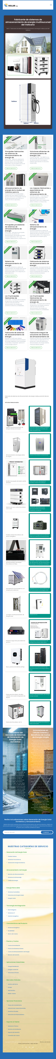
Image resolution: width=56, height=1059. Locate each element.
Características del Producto (16, 923)
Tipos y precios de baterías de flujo (15, 667)
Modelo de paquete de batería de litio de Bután (16, 481)
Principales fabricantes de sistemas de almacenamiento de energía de (14, 154)
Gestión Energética (13, 916)
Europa (10, 987)
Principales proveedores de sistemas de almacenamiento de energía (14, 228)
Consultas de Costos (14, 1035)
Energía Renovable (13, 888)
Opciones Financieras (14, 1001)
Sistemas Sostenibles (14, 892)
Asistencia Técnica (13, 1026)
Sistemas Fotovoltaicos (14, 859)
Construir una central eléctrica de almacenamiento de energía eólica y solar (40, 668)
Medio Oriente (12, 993)
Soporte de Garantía (13, 1032)
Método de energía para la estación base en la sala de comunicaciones (39, 535)
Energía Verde (12, 898)
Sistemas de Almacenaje (14, 877)
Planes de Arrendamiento (15, 1005)
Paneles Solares (12, 856)
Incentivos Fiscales (13, 1011)
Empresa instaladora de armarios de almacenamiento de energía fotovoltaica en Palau (16, 562)
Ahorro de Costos (13, 934)
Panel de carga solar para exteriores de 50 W (15, 641)
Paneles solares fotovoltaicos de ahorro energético (14, 535)
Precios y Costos (12, 941)
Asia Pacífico (11, 990)
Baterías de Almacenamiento (16, 874)
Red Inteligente (12, 910)
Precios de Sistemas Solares (15, 948)
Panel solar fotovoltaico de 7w (14, 722)
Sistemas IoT (11, 913)
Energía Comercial (13, 969)
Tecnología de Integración (15, 906)
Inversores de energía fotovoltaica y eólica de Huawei (39, 722)
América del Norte (13, 984)
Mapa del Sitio (34, 1043)
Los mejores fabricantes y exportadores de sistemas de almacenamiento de (40, 191)
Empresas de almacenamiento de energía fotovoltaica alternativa (39, 641)
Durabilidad (11, 930)
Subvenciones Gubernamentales (17, 1008)
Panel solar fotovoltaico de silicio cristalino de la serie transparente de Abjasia (15, 696)
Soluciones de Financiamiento (16, 1014)
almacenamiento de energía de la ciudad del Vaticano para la (15, 190)
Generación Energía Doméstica (16, 862)
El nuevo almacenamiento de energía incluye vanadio (40, 695)
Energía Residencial (13, 966)
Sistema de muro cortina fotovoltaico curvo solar (16, 507)
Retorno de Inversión (13, 955)
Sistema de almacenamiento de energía (38, 227)
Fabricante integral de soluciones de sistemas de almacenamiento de (39, 334)
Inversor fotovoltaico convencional (39, 455)
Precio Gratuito (11, 168)
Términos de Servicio (45, 1042)
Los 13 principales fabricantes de (12, 297)
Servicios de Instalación (14, 1029)
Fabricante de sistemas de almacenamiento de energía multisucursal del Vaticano (30, 29)
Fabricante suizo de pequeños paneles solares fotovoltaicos (38, 481)
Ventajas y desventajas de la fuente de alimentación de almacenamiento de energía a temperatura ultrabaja (40, 562)
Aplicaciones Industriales (15, 962)
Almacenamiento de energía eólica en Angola (15, 455)
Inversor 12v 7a (33, 614)
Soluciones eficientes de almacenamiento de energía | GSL (39, 153)
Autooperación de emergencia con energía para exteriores (15, 589)
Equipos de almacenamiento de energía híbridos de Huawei (14, 428)
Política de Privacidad (24, 1043)
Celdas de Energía (13, 880)
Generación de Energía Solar (16, 852)
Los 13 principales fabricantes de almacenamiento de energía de (38, 299)
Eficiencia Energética (13, 927)
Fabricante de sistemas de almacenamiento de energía (39, 263)
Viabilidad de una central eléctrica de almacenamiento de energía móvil (39, 589)
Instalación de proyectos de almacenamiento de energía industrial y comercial (37, 508)
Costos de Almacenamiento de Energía (18, 951)
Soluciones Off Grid (13, 972)
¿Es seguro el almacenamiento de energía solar (15, 615)
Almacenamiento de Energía (16, 870)
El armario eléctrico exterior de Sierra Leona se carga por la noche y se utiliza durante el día (39, 429)
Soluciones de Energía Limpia (16, 895)
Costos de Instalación (14, 945)
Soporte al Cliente (12, 1022)
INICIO (8, 28)
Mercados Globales (13, 980)
